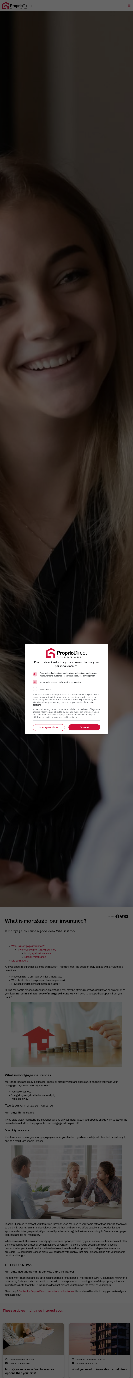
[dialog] (66, 689)
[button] (66, 689)
